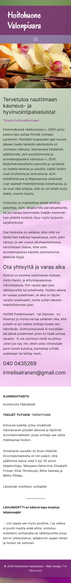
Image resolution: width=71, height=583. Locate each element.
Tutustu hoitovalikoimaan (21, 120)
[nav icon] (36, 39)
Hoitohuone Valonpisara (24, 20)
